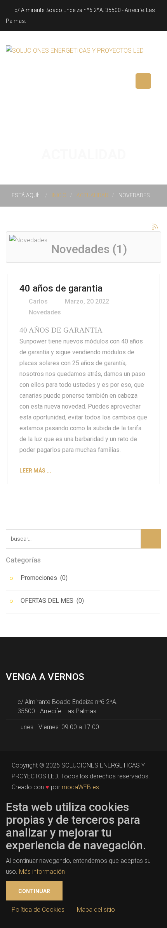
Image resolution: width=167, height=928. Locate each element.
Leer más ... (35, 470)
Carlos (37, 301)
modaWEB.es (80, 787)
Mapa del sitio (96, 909)
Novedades (45, 312)
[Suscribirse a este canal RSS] (155, 227)
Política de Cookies (38, 909)
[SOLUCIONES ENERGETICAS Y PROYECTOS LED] (75, 50)
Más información (42, 871)
